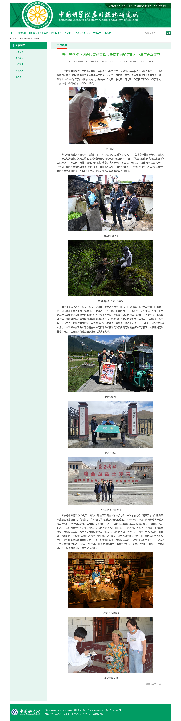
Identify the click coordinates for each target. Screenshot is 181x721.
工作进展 (35, 39)
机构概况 (22, 33)
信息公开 (108, 33)
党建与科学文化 (83, 33)
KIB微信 (137, 6)
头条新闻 (19, 52)
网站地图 (144, 6)
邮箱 (123, 6)
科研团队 (44, 33)
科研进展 (19, 64)
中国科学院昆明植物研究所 (79, 710)
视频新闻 (19, 77)
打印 (143, 61)
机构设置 (33, 33)
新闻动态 (27, 39)
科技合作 (68, 33)
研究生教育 (56, 33)
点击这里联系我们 (96, 714)
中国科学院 (162, 6)
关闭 (150, 61)
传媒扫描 (19, 71)
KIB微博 (129, 6)
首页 (13, 33)
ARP (118, 6)
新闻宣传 (97, 33)
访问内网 (112, 6)
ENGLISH (153, 6)
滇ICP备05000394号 (112, 710)
